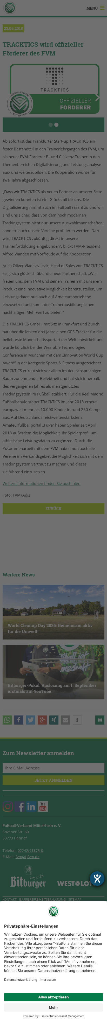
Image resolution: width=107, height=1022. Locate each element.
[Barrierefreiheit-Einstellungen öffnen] (97, 878)
